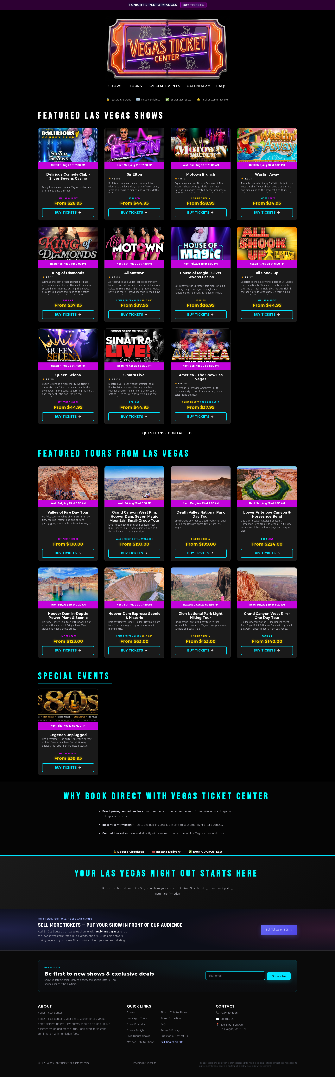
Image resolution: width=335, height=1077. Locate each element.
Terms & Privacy (170, 1030)
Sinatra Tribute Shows (174, 1012)
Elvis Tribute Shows (138, 1036)
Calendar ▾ (198, 86)
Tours (135, 86)
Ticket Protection (171, 1018)
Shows (115, 86)
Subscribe (279, 976)
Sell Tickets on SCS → (279, 929)
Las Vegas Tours (137, 1018)
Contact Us (227, 1019)
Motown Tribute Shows (141, 1042)
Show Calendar (136, 1024)
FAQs (221, 86)
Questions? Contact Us (167, 433)
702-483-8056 (229, 1013)
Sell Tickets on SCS (172, 1042)
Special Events (164, 86)
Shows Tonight (136, 1030)
